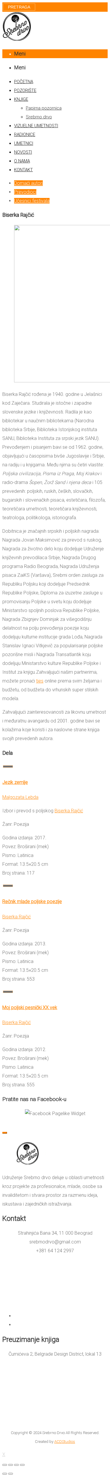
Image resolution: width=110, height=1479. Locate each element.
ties (39, 681)
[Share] (10, 1465)
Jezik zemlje (15, 782)
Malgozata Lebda (20, 797)
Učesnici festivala (32, 201)
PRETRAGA (19, 7)
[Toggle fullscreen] (16, 1465)
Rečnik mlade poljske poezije (32, 901)
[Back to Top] (4, 1133)
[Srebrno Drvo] (17, 39)
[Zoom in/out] (22, 1465)
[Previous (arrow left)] (4, 1474)
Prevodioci (25, 192)
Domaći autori (28, 183)
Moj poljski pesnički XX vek (29, 1007)
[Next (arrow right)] (10, 1474)
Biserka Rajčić (69, 811)
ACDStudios (64, 1441)
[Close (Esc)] (4, 1465)
